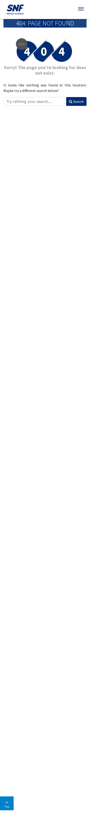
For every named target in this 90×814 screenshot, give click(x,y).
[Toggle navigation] (81, 9)
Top (6, 806)
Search (78, 101)
